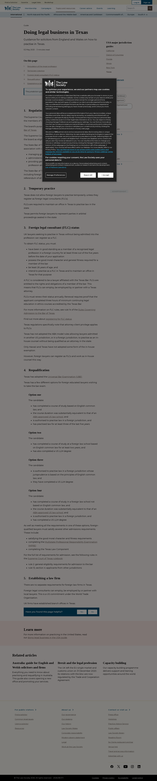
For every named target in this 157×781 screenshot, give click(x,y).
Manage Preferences (56, 175)
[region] (79, 130)
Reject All (88, 175)
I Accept (105, 175)
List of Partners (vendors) (56, 167)
